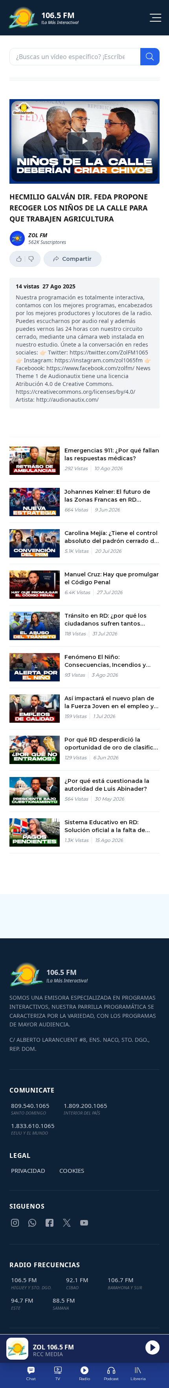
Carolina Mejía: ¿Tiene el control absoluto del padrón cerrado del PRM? (111, 537)
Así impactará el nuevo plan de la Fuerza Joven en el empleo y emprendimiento (109, 702)
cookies (71, 1170)
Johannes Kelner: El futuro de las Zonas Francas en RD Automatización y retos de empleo (107, 496)
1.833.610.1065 (33, 1126)
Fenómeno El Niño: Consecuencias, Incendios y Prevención (105, 661)
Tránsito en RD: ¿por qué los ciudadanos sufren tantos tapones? (105, 620)
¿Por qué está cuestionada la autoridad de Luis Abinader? (106, 784)
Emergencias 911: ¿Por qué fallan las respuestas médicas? (111, 454)
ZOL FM (37, 235)
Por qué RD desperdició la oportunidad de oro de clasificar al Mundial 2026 (111, 743)
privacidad (28, 1170)
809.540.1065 (30, 1105)
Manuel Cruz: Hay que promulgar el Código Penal (111, 578)
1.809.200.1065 (85, 1105)
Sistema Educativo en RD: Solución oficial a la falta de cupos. (104, 826)
